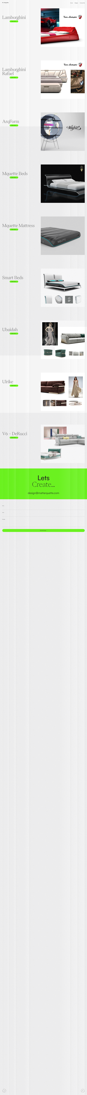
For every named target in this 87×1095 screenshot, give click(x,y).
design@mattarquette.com (43, 493)
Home (71, 3)
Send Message (43, 530)
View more (13, 21)
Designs (76, 3)
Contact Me (82, 3)
